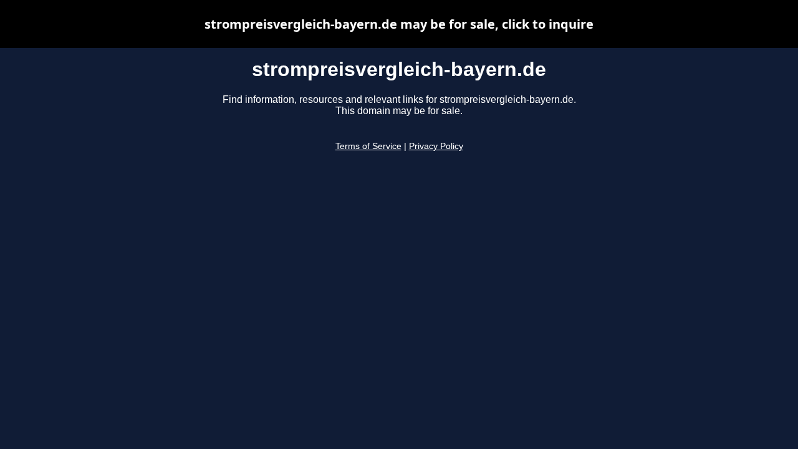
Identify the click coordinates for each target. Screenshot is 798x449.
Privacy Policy (436, 146)
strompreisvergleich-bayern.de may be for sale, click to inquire (399, 24)
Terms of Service (368, 146)
